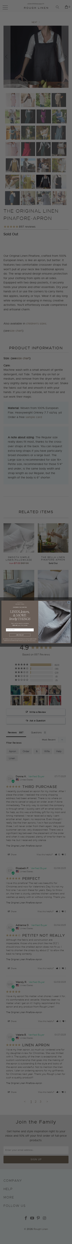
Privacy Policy (25, 640)
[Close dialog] (69, 602)
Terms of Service (32, 640)
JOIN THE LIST (20, 635)
